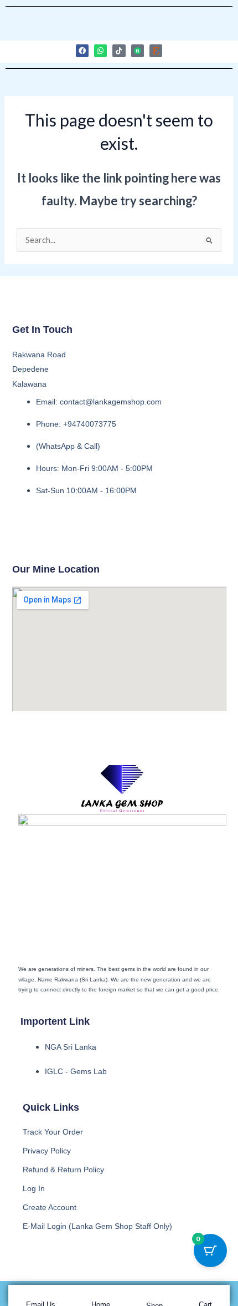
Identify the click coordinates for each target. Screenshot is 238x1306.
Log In (34, 1188)
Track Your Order (53, 1131)
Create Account (49, 1207)
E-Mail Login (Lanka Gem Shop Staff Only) (97, 1226)
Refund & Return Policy (63, 1169)
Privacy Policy (47, 1150)
